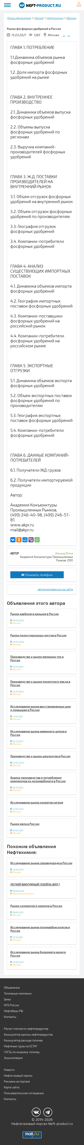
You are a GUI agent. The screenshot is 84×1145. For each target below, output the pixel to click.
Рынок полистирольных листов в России (38, 635)
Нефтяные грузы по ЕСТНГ (20, 1046)
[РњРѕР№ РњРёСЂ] (25, 539)
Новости (9, 1069)
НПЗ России (11, 1005)
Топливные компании (18, 993)
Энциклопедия (13, 1058)
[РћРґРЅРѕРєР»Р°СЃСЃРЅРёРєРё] (19, 539)
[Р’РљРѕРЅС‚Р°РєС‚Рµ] (13, 539)
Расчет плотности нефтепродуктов (26, 1028)
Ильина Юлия (64, 553)
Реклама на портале (17, 1081)
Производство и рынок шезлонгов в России (40, 756)
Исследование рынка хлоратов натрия (36, 802)
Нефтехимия (55, 18)
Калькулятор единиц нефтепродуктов (28, 1034)
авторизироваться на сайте (55, 589)
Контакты (10, 1016)
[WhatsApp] (37, 539)
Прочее (39, 18)
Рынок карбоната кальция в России (34, 614)
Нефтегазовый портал (18, 1075)
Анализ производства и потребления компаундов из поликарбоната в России (38, 779)
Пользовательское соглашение (24, 1093)
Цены (7, 999)
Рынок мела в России (24, 824)
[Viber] (31, 539)
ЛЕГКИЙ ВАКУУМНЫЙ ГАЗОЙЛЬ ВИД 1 (35, 884)
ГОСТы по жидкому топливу (22, 1052)
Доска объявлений (19, 18)
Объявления (12, 987)
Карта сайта (11, 1087)
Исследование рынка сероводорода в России (41, 863)
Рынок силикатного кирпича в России (36, 906)
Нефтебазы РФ (13, 1011)
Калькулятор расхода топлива (23, 1040)
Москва (71, 18)
